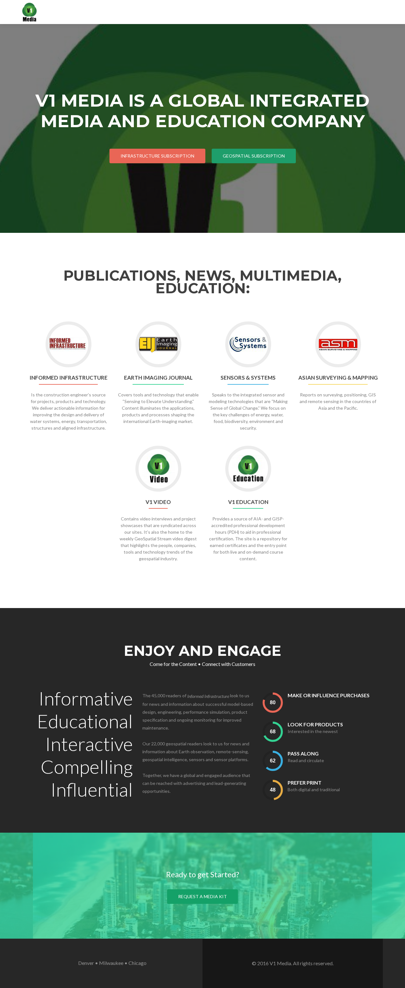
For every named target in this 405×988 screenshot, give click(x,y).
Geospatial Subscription (254, 155)
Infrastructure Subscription (157, 155)
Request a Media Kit (202, 896)
